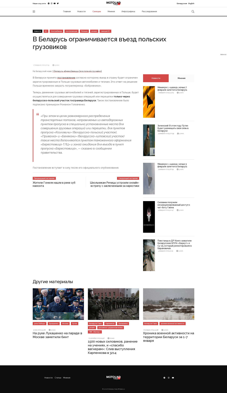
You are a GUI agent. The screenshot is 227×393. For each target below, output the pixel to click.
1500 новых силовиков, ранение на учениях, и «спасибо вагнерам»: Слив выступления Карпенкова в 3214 (113, 347)
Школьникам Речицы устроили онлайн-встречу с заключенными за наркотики (114, 184)
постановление (66, 77)
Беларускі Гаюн (95, 324)
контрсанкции (71, 31)
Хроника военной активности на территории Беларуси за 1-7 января (168, 337)
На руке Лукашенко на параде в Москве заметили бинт (57, 335)
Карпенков (110, 324)
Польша (84, 31)
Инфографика (128, 11)
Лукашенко (53, 324)
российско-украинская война (111, 328)
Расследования (149, 11)
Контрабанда (56, 31)
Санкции (96, 11)
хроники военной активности (172, 324)
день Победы (39, 324)
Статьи (58, 378)
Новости (81, 11)
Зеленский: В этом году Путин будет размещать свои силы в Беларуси (173, 128)
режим (94, 31)
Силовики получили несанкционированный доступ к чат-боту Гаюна (174, 205)
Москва (65, 324)
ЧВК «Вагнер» (94, 332)
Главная (67, 11)
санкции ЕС (105, 31)
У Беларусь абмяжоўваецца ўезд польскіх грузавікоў (77, 71)
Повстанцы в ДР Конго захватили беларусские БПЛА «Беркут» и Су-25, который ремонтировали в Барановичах (175, 244)
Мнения (111, 11)
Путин (74, 324)
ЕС (46, 31)
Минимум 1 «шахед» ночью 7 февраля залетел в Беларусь (172, 88)
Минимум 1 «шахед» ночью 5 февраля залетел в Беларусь (172, 165)
